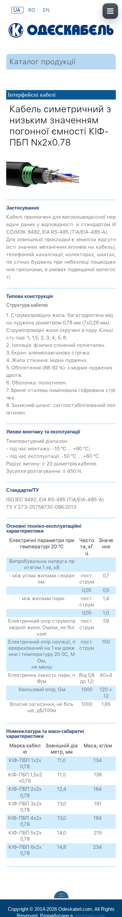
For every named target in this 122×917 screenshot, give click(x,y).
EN (46, 10)
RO (32, 10)
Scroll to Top (61, 894)
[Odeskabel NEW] (60, 31)
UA (17, 10)
